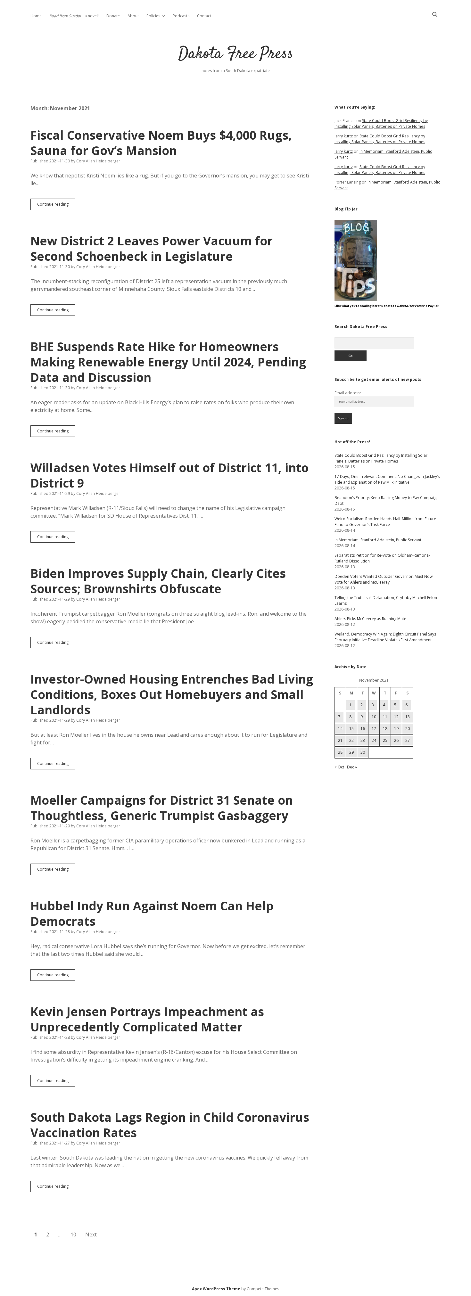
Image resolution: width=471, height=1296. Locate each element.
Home (36, 16)
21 (340, 740)
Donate (113, 16)
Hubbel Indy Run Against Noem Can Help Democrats (152, 913)
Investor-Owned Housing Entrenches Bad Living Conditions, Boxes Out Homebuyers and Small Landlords (171, 694)
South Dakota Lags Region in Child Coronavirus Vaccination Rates (169, 1125)
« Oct (339, 767)
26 (396, 740)
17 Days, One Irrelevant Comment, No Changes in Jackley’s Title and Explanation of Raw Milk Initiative (387, 479)
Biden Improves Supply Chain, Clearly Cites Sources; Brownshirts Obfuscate (158, 581)
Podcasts (181, 16)
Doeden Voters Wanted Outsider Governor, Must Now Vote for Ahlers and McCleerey (384, 579)
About (133, 16)
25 (385, 740)
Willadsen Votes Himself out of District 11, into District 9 (169, 475)
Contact (204, 16)
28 (340, 752)
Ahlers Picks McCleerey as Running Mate (370, 618)
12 (396, 716)
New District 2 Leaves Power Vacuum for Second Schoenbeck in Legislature (151, 248)
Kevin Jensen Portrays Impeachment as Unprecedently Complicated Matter (147, 1019)
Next (91, 1234)
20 (407, 728)
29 (351, 752)
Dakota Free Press (235, 54)
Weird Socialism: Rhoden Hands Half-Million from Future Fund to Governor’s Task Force (385, 521)
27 (407, 740)
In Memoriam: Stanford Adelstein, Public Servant (378, 540)
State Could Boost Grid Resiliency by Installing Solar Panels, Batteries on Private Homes (381, 123)
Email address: (348, 393)
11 (385, 716)
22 (351, 740)
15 (351, 728)
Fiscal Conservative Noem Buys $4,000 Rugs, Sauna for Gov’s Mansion (161, 143)
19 (396, 728)
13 (407, 716)
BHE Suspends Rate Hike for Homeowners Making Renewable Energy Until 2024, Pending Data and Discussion (168, 361)
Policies (153, 16)
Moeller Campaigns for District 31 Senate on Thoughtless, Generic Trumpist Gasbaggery (161, 808)
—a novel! (74, 16)
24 (374, 740)
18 (385, 728)
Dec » (352, 767)
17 (374, 728)
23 (362, 740)
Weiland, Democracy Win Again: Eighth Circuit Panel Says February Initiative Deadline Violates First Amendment (385, 637)
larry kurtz (344, 136)
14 (340, 728)
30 (362, 752)
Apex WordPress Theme (216, 1289)
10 (73, 1234)
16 (362, 728)
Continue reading (56, 205)
